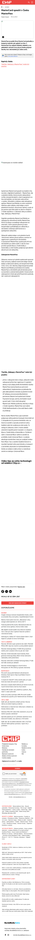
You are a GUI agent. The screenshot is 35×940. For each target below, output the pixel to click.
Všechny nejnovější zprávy (17, 603)
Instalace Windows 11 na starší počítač (18, 830)
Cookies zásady (6, 758)
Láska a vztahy (16, 809)
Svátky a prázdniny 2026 (11, 811)
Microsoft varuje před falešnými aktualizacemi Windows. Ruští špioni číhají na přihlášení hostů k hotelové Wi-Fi (15, 675)
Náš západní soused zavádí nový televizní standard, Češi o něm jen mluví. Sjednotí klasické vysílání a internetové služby (16, 631)
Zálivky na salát (22, 820)
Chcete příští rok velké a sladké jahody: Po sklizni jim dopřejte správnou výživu (15, 900)
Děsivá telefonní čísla (18, 806)
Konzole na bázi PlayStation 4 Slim (12, 835)
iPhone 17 (4, 837)
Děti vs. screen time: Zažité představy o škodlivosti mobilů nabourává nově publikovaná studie (17, 868)
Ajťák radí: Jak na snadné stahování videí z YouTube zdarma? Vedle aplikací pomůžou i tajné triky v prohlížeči (16, 723)
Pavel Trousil (5, 17)
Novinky (7, 7)
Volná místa (5, 746)
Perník (30, 821)
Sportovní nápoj (12, 820)
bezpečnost (5, 671)
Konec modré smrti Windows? (19, 832)
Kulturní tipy (24, 809)
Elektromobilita (26, 835)
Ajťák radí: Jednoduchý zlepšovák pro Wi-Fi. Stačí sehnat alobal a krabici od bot (16, 853)
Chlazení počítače (18, 828)
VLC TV (10, 837)
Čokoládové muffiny (13, 818)
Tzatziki (17, 821)
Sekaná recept (24, 821)
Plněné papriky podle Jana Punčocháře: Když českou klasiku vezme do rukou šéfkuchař (15, 894)
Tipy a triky (5, 700)
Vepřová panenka (18, 816)
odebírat (17, 768)
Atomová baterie (28, 833)
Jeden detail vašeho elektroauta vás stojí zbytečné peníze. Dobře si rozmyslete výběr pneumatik (17, 858)
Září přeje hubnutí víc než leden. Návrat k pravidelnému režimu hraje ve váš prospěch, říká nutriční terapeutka (16, 889)
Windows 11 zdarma (7, 833)
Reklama (4, 748)
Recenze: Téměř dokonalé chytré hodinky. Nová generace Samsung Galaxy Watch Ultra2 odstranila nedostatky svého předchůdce (16, 655)
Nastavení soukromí (8, 754)
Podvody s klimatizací (19, 837)
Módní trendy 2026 (24, 811)
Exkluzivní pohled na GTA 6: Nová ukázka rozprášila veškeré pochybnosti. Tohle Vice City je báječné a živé (16, 863)
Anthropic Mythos (18, 833)
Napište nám (21, 586)
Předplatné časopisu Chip (9, 744)
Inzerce (24, 752)
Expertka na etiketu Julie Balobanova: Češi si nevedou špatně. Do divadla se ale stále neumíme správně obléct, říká (16, 883)
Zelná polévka (10, 821)
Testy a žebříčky (6, 642)
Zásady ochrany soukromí (9, 756)
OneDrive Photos (6, 832)
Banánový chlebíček (24, 818)
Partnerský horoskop (14, 808)
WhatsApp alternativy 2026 (9, 813)
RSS (23, 754)
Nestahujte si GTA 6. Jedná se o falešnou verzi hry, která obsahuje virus (16, 848)
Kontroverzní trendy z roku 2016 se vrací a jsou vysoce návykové (16, 905)
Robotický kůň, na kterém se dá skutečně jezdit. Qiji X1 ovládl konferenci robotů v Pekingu (16, 873)
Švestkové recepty (11, 823)
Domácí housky (21, 823)
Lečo (4, 823)
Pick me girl (23, 808)
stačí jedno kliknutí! (13, 56)
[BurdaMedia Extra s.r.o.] (11, 739)
